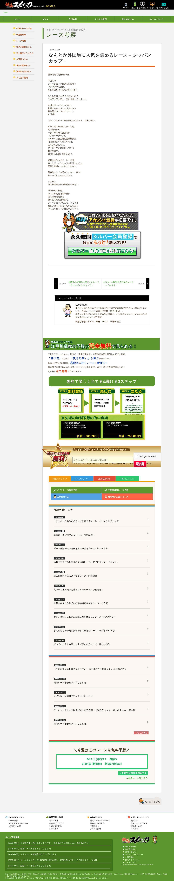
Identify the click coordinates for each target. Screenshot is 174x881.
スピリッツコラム (16, 817)
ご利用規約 (129, 857)
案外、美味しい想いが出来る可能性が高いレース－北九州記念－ (85, 615)
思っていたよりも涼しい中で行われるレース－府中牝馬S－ (83, 642)
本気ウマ (134, 829)
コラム (45, 19)
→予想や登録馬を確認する (133, 773)
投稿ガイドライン (132, 860)
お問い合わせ (130, 852)
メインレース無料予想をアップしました (73, 696)
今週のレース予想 (56, 823)
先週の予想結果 (55, 826)
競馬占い (134, 821)
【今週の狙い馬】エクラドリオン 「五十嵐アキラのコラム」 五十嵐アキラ (90, 669)
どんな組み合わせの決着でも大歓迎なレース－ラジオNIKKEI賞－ (86, 629)
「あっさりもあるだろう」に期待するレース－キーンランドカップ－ (87, 519)
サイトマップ (130, 862)
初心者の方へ (128, 19)
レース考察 (53, 829)
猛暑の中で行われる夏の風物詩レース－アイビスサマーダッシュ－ (86, 560)
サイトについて (156, 19)
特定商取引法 (130, 849)
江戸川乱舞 (81, 305)
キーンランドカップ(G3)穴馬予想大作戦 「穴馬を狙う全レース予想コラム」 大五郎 (94, 710)
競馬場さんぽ (136, 826)
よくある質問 (101, 19)
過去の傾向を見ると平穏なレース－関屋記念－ (76, 574)
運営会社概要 (130, 847)
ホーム (17, 19)
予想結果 (73, 19)
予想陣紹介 (94, 826)
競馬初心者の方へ (97, 823)
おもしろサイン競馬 (139, 823)
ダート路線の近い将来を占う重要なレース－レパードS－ (81, 546)
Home (5, 12)
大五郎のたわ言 (14, 826)
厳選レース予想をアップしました (70, 682)
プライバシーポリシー (134, 854)
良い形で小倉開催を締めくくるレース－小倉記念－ (79, 588)
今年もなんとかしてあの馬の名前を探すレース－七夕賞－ (82, 601)
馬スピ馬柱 (53, 821)
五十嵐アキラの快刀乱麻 (18, 823)
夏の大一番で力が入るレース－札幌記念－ (74, 533)
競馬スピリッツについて (100, 821)
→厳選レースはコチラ (137, 778)
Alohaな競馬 (13, 821)
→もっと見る (141, 733)
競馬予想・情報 (56, 817)
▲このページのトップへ (149, 800)
